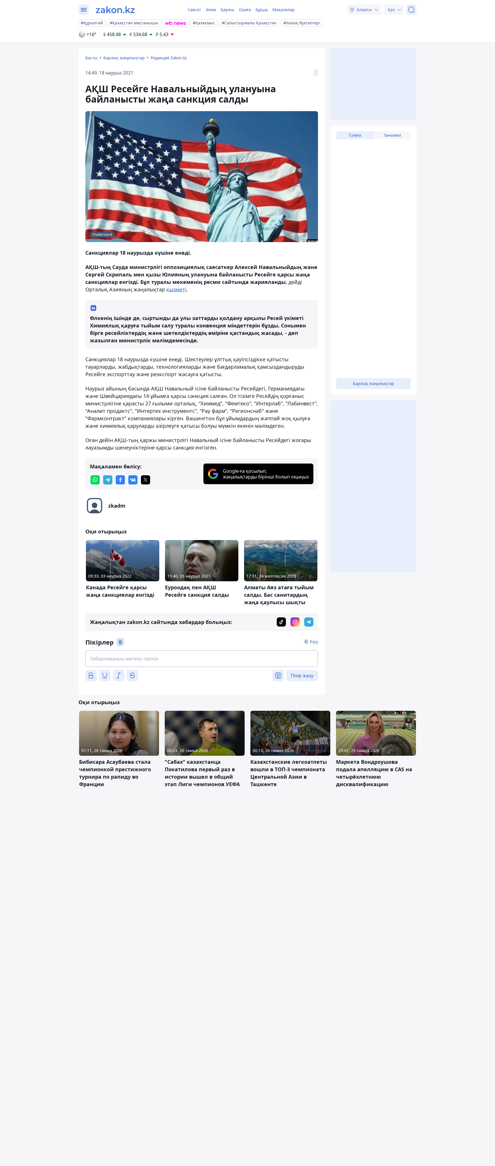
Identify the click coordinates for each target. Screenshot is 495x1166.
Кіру (314, 641)
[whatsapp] (95, 480)
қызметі (176, 289)
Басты (91, 57)
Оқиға (245, 9)
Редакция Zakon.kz (169, 57)
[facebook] (120, 480)
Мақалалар (283, 9)
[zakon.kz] (115, 9)
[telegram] (108, 480)
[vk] (133, 480)
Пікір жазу (302, 675)
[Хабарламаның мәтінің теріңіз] (201, 658)
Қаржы (227, 9)
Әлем (211, 9)
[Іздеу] (411, 10)
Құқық (262, 9)
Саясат (194, 9)
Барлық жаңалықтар (124, 57)
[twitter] (145, 480)
